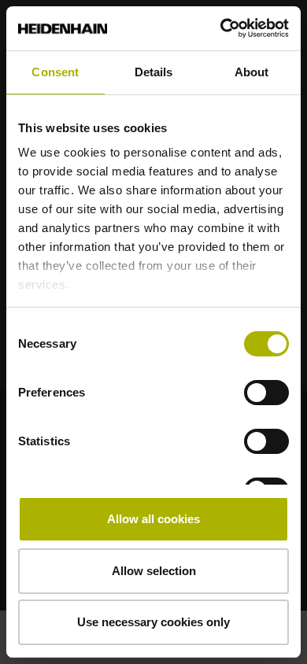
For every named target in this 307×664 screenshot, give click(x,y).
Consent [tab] (55, 72)
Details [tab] (154, 72)
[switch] (266, 392)
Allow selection (154, 570)
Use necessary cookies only (153, 622)
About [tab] (252, 72)
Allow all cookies (153, 519)
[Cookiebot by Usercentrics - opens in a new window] (221, 28)
